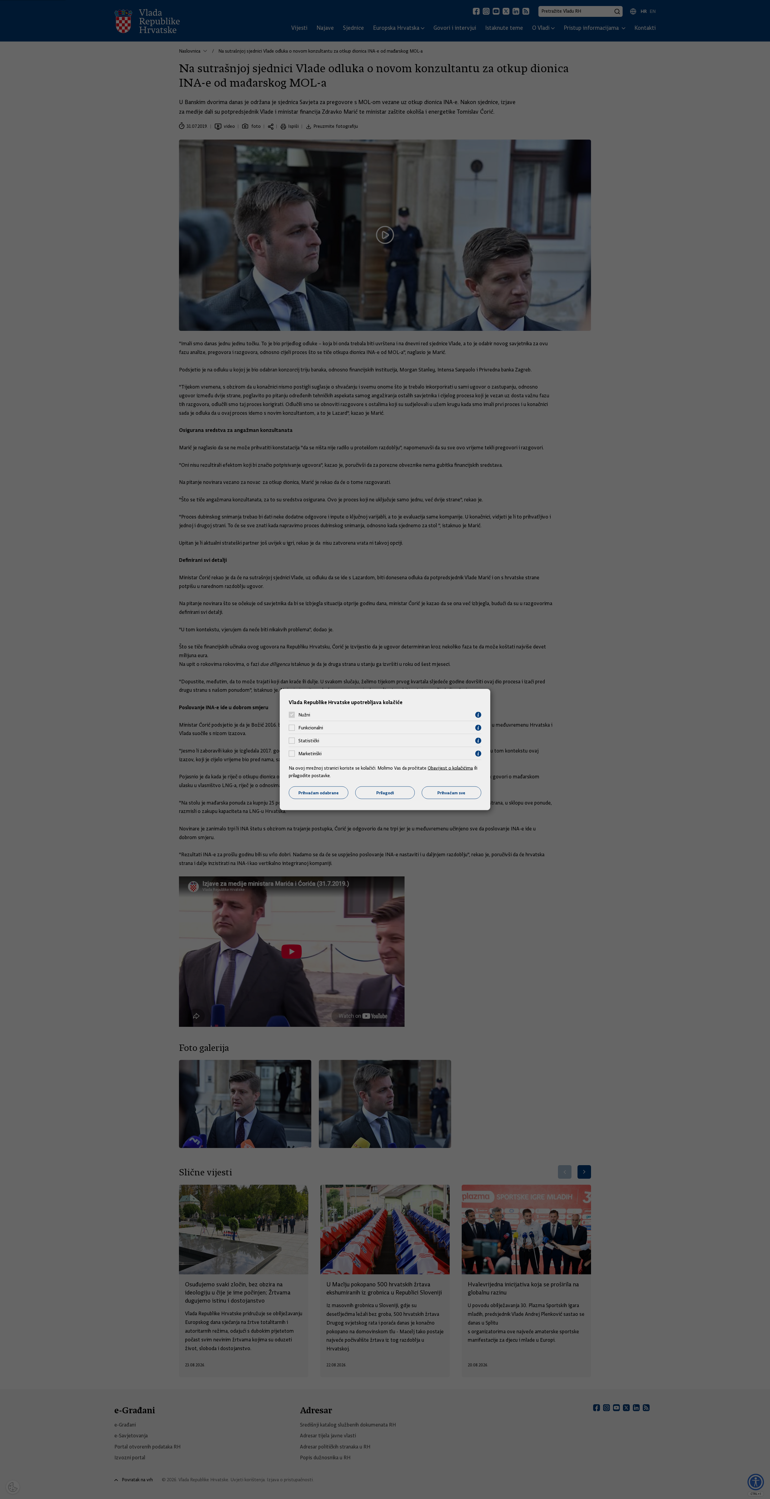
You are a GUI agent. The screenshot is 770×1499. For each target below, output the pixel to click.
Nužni (304, 715)
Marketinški (310, 753)
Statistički (308, 740)
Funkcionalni (310, 728)
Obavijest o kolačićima (450, 768)
